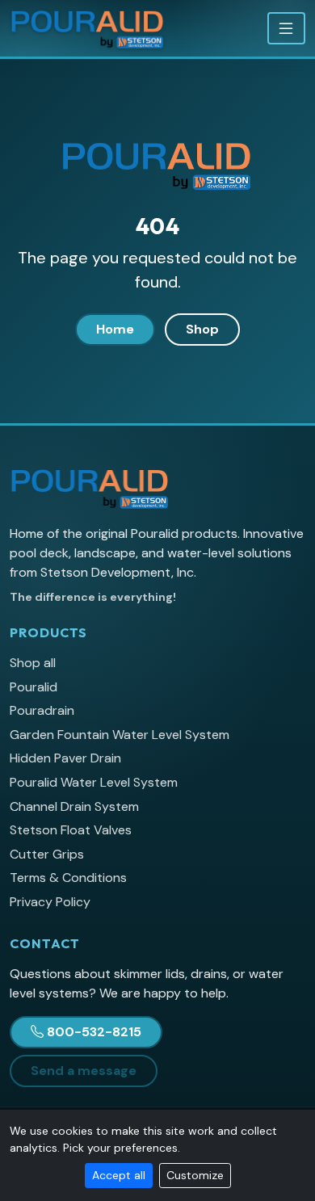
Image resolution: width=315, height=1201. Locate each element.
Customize (195, 1175)
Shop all (33, 662)
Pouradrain (42, 710)
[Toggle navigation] (286, 28)
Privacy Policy (50, 901)
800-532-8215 (94, 1031)
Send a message (83, 1070)
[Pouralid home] (88, 28)
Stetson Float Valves (71, 829)
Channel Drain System (74, 806)
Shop (202, 329)
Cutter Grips (47, 854)
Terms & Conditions (68, 877)
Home (115, 329)
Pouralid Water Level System (94, 782)
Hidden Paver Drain (65, 758)
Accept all (118, 1175)
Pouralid (33, 686)
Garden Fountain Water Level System (119, 734)
